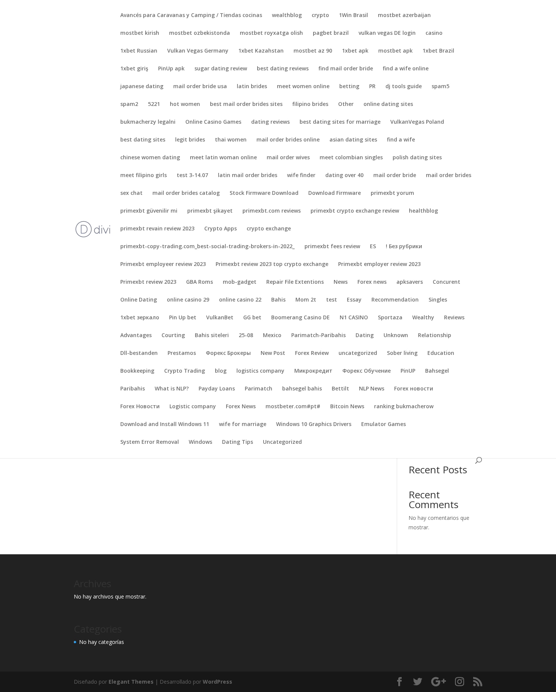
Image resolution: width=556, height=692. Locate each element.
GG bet (252, 318)
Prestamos (182, 353)
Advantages (136, 336)
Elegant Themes (131, 681)
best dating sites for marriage (340, 122)
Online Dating (138, 300)
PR (372, 87)
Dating (365, 336)
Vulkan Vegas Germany (197, 51)
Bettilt (340, 389)
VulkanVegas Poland (417, 122)
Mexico (272, 336)
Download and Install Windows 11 (164, 424)
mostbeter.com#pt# (293, 407)
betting (349, 87)
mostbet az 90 (313, 51)
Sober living (402, 353)
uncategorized (358, 353)
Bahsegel (437, 371)
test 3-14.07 (192, 176)
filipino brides (310, 104)
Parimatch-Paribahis (318, 336)
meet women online (303, 87)
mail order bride (394, 176)
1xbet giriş (134, 69)
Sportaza (390, 318)
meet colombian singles (351, 158)
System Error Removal (149, 442)
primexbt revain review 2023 (157, 229)
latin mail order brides (247, 176)
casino (434, 33)
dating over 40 (344, 176)
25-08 (246, 336)
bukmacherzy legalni (147, 122)
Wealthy (423, 318)
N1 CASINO (354, 318)
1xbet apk (355, 51)
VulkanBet (219, 318)
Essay (354, 300)
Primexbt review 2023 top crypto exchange (272, 264)
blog (221, 371)
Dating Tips (237, 442)
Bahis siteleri (212, 336)
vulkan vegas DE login (387, 33)
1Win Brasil (353, 15)
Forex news (372, 282)
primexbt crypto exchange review (355, 211)
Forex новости (413, 389)
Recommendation (395, 300)
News (341, 282)
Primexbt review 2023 (148, 282)
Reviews (454, 318)
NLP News (371, 389)
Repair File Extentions (295, 282)
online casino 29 (188, 300)
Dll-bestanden (139, 353)
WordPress (217, 681)
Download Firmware (334, 193)
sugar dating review (220, 69)
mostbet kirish (139, 33)
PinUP (408, 371)
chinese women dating (150, 158)
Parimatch (258, 389)
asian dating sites (353, 140)
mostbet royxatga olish (271, 33)
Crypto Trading (184, 371)
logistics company (260, 371)
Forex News (241, 407)
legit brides (190, 140)
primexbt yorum (392, 193)
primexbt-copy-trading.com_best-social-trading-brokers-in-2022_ (207, 247)
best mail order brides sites (246, 104)
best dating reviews (283, 69)
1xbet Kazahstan (261, 51)
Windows (200, 442)
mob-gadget (239, 282)
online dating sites (388, 104)
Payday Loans (217, 389)
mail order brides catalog (186, 193)
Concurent (446, 282)
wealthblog (287, 15)
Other (346, 104)
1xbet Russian (138, 51)
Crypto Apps (220, 229)
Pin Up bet (182, 318)
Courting (173, 336)
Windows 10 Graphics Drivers (313, 424)
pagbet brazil (331, 33)
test (331, 300)
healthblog (423, 211)
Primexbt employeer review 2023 (163, 264)
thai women (231, 140)
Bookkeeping (137, 371)
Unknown (396, 336)
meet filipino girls (143, 176)
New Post (273, 353)
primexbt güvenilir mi (148, 211)
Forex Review (312, 353)
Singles (438, 300)
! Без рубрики (404, 247)
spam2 (129, 104)
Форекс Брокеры (228, 353)
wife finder (301, 176)
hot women (185, 104)
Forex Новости (140, 407)
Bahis (278, 300)
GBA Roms (199, 282)
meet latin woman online (223, 158)
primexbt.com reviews (271, 211)
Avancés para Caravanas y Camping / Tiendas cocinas (191, 15)
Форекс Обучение (366, 371)
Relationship (434, 336)
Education (440, 353)
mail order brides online (288, 140)
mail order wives (288, 158)
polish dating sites (417, 158)
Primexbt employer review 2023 (379, 264)
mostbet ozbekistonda (199, 33)
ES (373, 247)
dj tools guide (403, 87)
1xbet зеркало (139, 318)
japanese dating (141, 87)
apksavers (409, 282)
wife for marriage (242, 424)
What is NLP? (172, 389)
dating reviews (270, 122)
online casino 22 (240, 300)
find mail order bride (345, 69)
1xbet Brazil (438, 51)
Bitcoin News (347, 407)
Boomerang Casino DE (300, 318)
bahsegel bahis (302, 389)
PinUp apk (171, 69)
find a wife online (406, 69)
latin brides (252, 87)
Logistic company (192, 407)
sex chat (131, 193)
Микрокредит (313, 371)
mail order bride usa (200, 87)
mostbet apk (395, 51)
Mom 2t (305, 300)
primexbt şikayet (210, 211)
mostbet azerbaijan (404, 15)
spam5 (440, 87)
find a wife (401, 140)
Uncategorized (282, 442)
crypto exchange (269, 229)
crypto (320, 15)
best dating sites (142, 140)
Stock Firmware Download (264, 193)
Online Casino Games (213, 122)
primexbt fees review (332, 247)
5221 (154, 104)
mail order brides (448, 176)
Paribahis (132, 389)
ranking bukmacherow (403, 407)
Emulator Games (383, 424)
